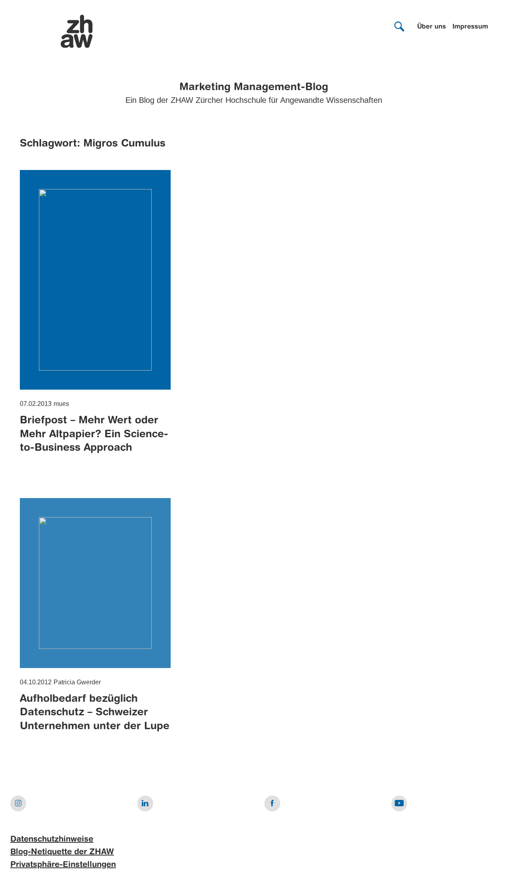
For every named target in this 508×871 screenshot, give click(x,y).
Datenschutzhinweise (51, 840)
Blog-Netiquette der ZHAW (62, 852)
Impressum (470, 27)
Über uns (431, 27)
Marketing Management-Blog (253, 87)
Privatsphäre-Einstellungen (63, 865)
